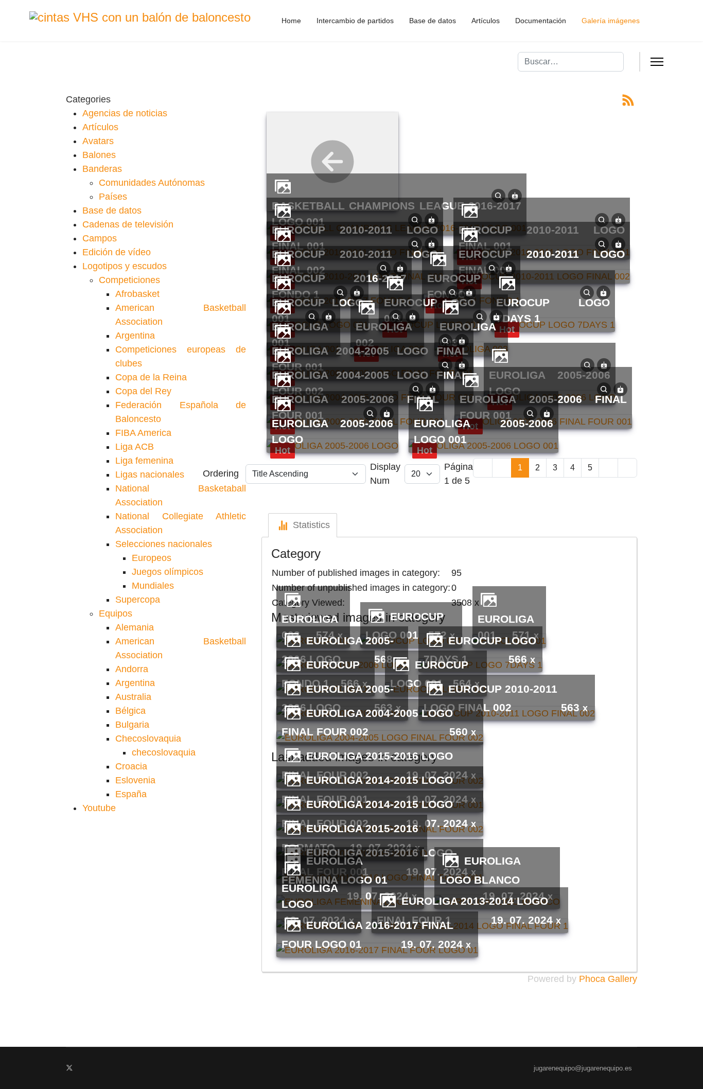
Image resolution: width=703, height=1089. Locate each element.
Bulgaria (132, 724)
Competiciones (129, 280)
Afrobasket (137, 294)
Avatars (98, 141)
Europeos (151, 558)
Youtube (99, 808)
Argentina (135, 335)
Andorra (131, 669)
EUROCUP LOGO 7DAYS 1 (552, 310)
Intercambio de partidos (355, 20)
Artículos (485, 20)
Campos (99, 238)
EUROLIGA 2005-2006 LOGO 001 (483, 431)
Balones (99, 155)
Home (291, 20)
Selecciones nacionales (163, 544)
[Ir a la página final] (627, 468)
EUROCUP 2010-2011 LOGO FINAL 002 (541, 262)
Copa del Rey (143, 391)
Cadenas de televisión (127, 224)
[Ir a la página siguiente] (608, 468)
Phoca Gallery (608, 979)
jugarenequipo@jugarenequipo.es (583, 1068)
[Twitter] (69, 1068)
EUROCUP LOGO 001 (429, 310)
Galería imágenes (611, 20)
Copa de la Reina (151, 377)
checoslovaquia (164, 752)
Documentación (540, 20)
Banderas (102, 169)
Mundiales (153, 586)
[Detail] (498, 195)
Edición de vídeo (116, 252)
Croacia (131, 766)
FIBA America (143, 433)
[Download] (515, 195)
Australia (133, 697)
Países (113, 196)
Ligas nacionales (149, 474)
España (131, 794)
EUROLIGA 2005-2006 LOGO (332, 431)
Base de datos (432, 20)
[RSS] (628, 99)
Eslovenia (135, 780)
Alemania (134, 627)
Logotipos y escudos (124, 266)
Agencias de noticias (124, 113)
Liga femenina (144, 460)
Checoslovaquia (148, 738)
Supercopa (137, 599)
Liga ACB (134, 447)
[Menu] (657, 61)
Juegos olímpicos (167, 572)
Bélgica (130, 711)
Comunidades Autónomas (152, 183)
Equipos (115, 613)
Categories (88, 99)
